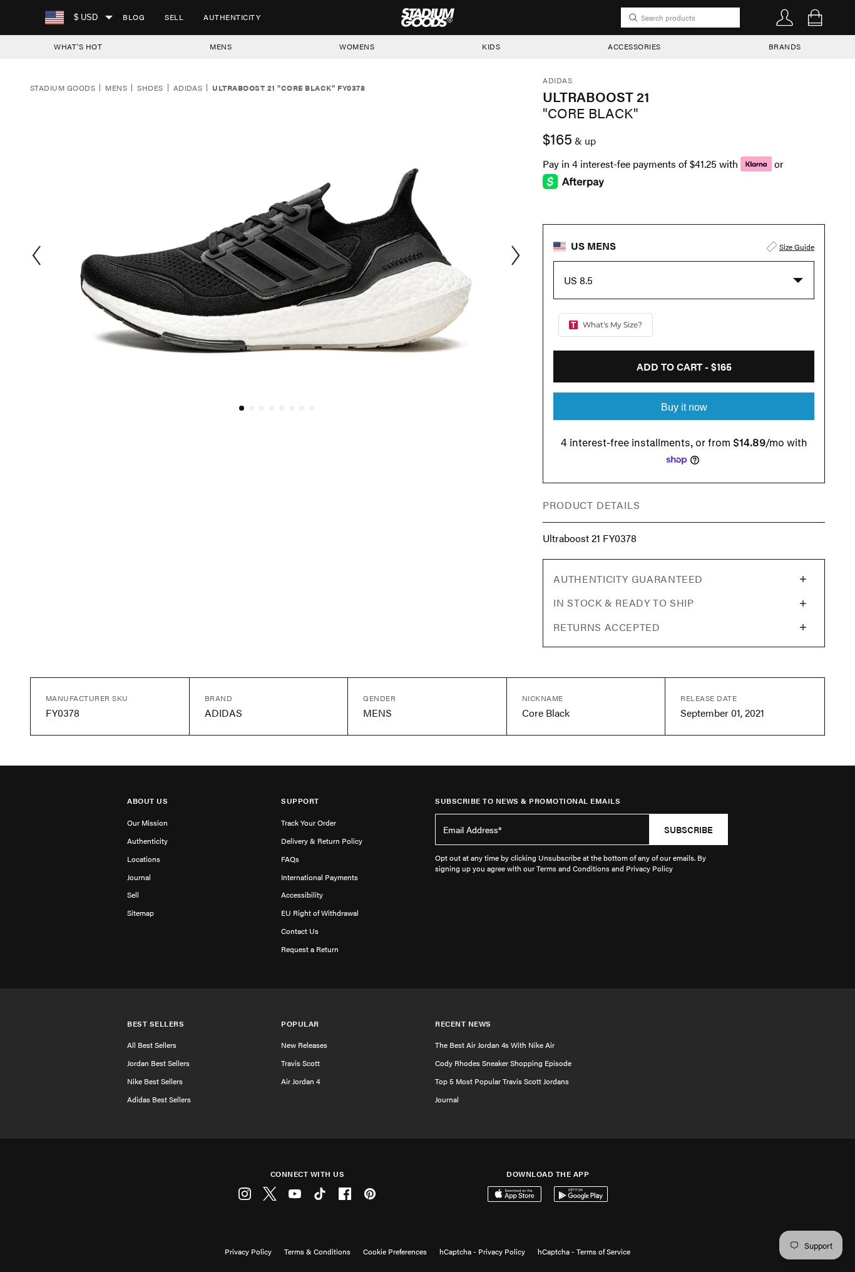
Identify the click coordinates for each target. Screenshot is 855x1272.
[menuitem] (134, 17)
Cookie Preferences (395, 1251)
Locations (143, 858)
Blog (134, 17)
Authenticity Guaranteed (628, 579)
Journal (139, 877)
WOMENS (356, 46)
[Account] (785, 18)
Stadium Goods (62, 88)
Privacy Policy (248, 1251)
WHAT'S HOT (78, 46)
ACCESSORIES (634, 46)
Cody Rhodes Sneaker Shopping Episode (503, 1063)
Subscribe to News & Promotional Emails (527, 801)
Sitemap (140, 912)
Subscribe (688, 829)
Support (300, 801)
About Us (147, 801)
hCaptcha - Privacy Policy (482, 1251)
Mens (116, 88)
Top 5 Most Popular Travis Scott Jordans (502, 1081)
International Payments (319, 877)
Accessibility (302, 894)
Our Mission (147, 822)
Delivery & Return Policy (321, 840)
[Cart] (815, 18)
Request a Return (310, 949)
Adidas (188, 88)
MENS (221, 46)
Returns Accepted (606, 627)
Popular (300, 1023)
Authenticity (231, 17)
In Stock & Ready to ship (623, 602)
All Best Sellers (152, 1044)
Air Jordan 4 (300, 1081)
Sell (174, 17)
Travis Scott (300, 1063)
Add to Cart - (684, 366)
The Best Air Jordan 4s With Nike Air (495, 1044)
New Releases (304, 1044)
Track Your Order (308, 822)
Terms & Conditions (317, 1251)
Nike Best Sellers (155, 1081)
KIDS (491, 46)
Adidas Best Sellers (159, 1099)
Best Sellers (155, 1023)
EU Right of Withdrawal (320, 912)
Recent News (463, 1023)
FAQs (290, 858)
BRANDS (785, 46)
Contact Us (300, 930)
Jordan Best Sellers (158, 1063)
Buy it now (684, 407)
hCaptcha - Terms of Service (584, 1251)
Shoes (150, 88)
